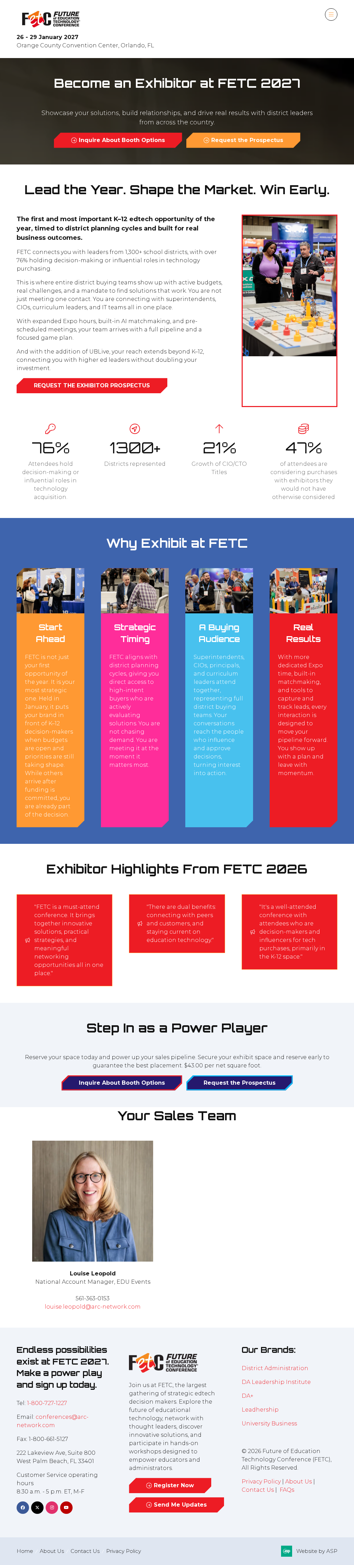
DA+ (247, 1396)
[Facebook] (23, 1507)
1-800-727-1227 (47, 1403)
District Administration (275, 1368)
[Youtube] (66, 1507)
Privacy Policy (261, 1481)
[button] (331, 14)
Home (25, 1551)
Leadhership (260, 1409)
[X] (37, 1507)
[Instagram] (52, 1507)
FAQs (287, 1490)
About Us (298, 1481)
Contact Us (258, 1490)
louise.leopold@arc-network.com (93, 1306)
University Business (269, 1423)
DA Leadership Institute (277, 1382)
